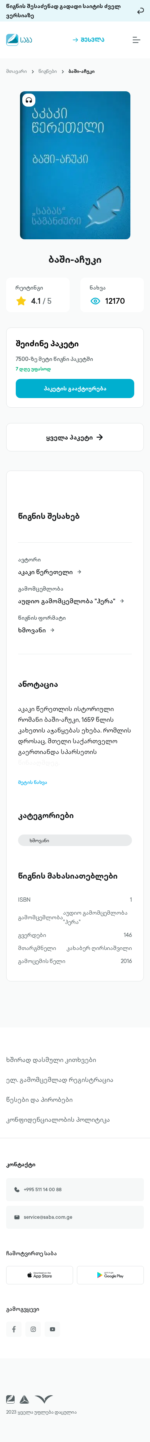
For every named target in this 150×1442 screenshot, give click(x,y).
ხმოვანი (39, 840)
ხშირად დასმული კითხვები (51, 1059)
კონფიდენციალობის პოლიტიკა (58, 1119)
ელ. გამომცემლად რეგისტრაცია (59, 1079)
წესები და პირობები (39, 1099)
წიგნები (47, 71)
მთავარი (16, 71)
